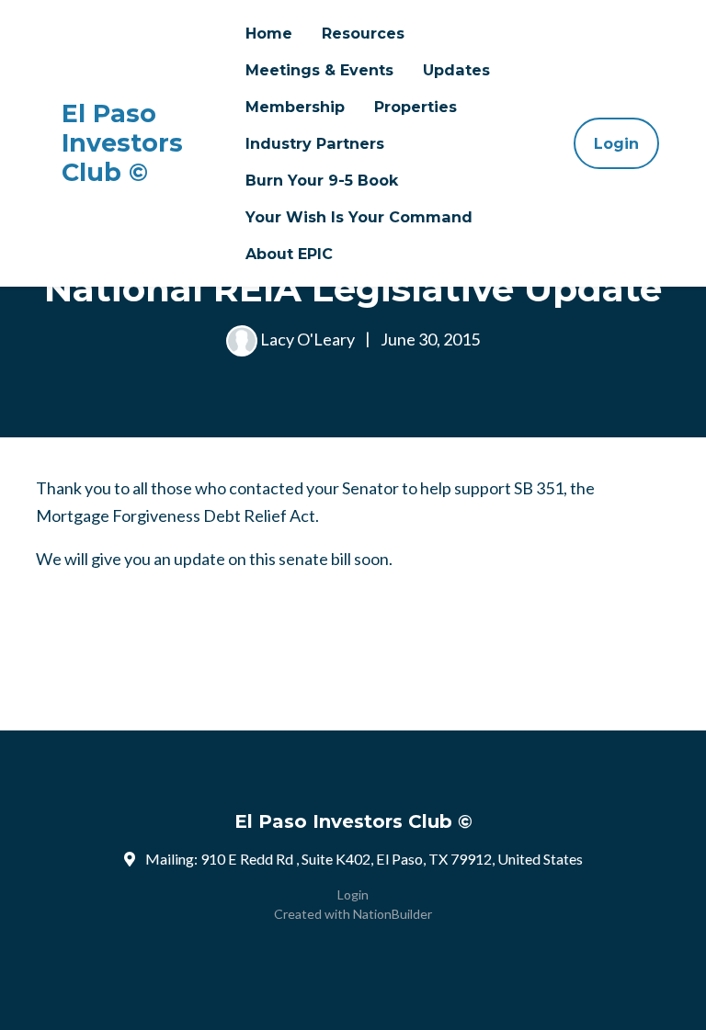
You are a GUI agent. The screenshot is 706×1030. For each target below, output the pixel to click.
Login (616, 143)
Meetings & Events (319, 70)
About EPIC (289, 253)
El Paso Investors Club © (122, 143)
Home (268, 33)
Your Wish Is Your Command (359, 217)
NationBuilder (392, 914)
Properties (415, 106)
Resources (363, 33)
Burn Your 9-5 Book (321, 180)
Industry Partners (314, 143)
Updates (456, 70)
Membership (295, 106)
